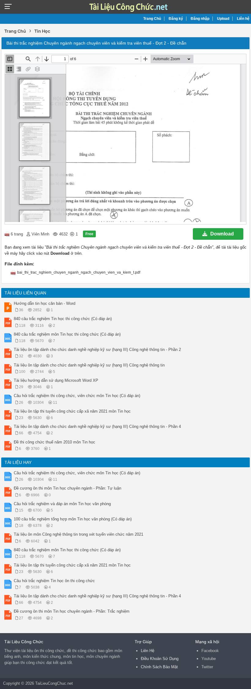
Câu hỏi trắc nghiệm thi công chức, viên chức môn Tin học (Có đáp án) (77, 395)
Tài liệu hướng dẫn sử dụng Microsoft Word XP (56, 380)
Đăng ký (176, 18)
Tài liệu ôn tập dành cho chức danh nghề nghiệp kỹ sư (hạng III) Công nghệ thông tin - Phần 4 (97, 426)
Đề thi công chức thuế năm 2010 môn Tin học (54, 442)
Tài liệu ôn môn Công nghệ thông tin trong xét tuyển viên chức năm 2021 (78, 534)
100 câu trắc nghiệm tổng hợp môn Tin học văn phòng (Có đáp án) (73, 519)
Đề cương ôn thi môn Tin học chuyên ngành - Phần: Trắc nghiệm (71, 611)
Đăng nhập (200, 18)
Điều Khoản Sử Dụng (159, 658)
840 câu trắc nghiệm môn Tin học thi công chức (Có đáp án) (67, 334)
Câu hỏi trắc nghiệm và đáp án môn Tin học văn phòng (62, 503)
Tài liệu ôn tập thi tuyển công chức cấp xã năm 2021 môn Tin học (72, 411)
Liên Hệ (147, 650)
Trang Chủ (152, 18)
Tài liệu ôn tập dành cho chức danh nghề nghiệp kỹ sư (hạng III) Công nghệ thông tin (89, 365)
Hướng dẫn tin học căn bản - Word (44, 303)
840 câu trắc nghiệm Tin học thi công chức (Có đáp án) (63, 318)
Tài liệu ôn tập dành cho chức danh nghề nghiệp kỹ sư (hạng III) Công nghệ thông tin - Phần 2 (97, 349)
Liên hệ (243, 18)
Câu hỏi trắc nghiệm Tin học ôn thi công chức (54, 580)
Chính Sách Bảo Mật (159, 667)
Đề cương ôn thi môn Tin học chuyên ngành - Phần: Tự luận (67, 488)
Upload (223, 18)
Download (222, 233)
